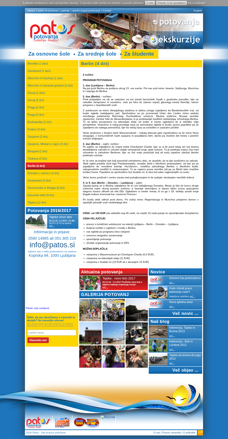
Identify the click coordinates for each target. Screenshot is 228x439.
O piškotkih (189, 432)
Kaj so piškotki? (196, 2)
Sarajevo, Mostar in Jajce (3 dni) (48, 144)
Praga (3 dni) (36, 114)
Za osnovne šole (49, 54)
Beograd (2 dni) (37, 151)
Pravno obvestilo (171, 432)
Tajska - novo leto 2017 (118, 278)
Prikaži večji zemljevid (37, 308)
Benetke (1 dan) (38, 63)
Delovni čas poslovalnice (185, 278)
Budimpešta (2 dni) (39, 122)
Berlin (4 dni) (36, 165)
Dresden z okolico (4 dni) (43, 173)
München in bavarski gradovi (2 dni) (50, 85)
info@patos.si (52, 245)
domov (31, 10)
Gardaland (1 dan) (39, 70)
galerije (65, 10)
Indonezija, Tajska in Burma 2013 (182, 329)
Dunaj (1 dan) (36, 92)
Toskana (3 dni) (37, 158)
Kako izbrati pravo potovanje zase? (180, 290)
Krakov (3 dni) (36, 129)
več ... (52, 226)
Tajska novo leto (60, 217)
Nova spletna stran (181, 301)
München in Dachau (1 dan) (45, 78)
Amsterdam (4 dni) (39, 180)
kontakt (107, 10)
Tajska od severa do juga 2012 (185, 357)
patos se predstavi (48, 10)
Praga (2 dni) (36, 107)
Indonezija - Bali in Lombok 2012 (181, 343)
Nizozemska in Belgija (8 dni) (46, 187)
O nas (156, 432)
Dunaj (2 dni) (36, 100)
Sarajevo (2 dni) (38, 136)
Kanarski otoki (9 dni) (41, 195)
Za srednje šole (97, 54)
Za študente (139, 54)
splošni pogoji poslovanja (86, 10)
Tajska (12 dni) (37, 202)
